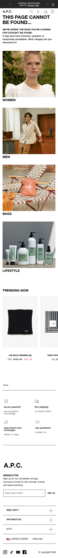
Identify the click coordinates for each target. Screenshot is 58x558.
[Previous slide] (5, 323)
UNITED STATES (19, 539)
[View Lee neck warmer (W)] (20, 321)
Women (31, 5)
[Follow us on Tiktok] (12, 552)
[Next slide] (53, 323)
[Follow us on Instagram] (5, 552)
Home (5, 385)
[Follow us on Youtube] (18, 552)
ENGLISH (38, 539)
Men (37, 5)
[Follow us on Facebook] (24, 552)
